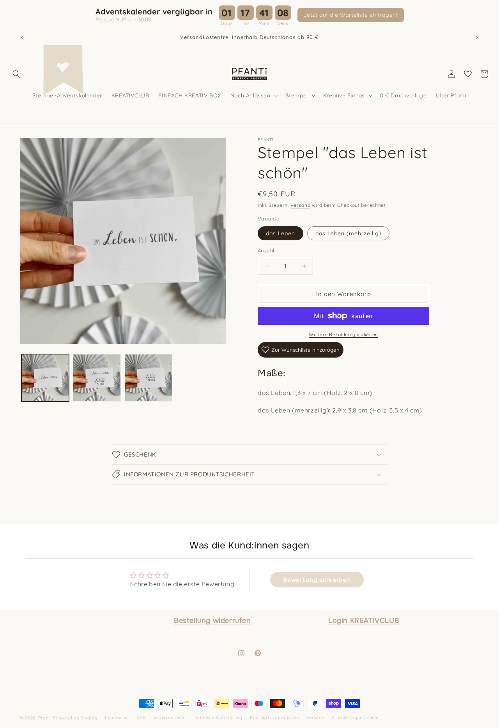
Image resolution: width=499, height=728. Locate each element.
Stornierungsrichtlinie (355, 718)
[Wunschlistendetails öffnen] (468, 74)
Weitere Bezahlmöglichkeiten (343, 334)
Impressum (117, 718)
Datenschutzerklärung (217, 718)
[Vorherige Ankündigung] (22, 37)
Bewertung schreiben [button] (316, 579)
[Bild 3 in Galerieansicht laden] (148, 378)
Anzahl (266, 250)
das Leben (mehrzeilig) (348, 233)
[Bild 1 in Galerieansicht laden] (45, 378)
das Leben (280, 233)
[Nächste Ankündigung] (476, 37)
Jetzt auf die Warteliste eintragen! (351, 14)
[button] (16, 74)
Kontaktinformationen (274, 718)
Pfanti (44, 718)
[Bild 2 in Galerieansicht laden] (96, 378)
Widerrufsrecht (169, 718)
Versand (300, 205)
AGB (141, 718)
